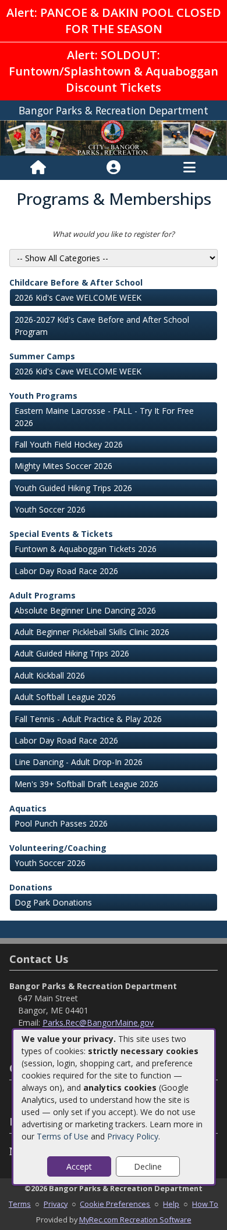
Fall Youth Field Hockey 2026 (69, 444)
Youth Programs (43, 395)
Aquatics (28, 808)
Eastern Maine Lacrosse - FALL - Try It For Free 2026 (104, 416)
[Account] (113, 168)
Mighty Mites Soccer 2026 (63, 465)
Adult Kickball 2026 (50, 675)
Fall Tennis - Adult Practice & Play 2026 (88, 718)
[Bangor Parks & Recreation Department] (113, 137)
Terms (20, 1204)
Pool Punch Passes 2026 (61, 823)
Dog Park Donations (53, 902)
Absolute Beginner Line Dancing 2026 (85, 610)
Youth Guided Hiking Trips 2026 (73, 487)
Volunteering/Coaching (58, 847)
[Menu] (189, 168)
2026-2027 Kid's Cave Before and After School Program (102, 325)
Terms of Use (62, 1136)
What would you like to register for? (113, 234)
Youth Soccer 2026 (50, 509)
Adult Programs (42, 595)
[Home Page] (38, 168)
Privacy (56, 1204)
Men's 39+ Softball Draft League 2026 (86, 783)
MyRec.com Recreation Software (135, 1219)
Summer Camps (42, 356)
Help (171, 1204)
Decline (148, 1166)
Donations (30, 887)
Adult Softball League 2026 (65, 696)
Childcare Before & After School (76, 282)
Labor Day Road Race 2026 (66, 570)
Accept (79, 1166)
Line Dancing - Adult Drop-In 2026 (79, 761)
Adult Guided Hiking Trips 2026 (72, 653)
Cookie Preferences (115, 1204)
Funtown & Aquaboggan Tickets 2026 (86, 548)
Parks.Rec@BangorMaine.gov (98, 1022)
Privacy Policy (132, 1136)
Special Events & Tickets (61, 533)
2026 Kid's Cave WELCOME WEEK (78, 297)
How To (205, 1204)
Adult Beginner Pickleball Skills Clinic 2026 (92, 631)
